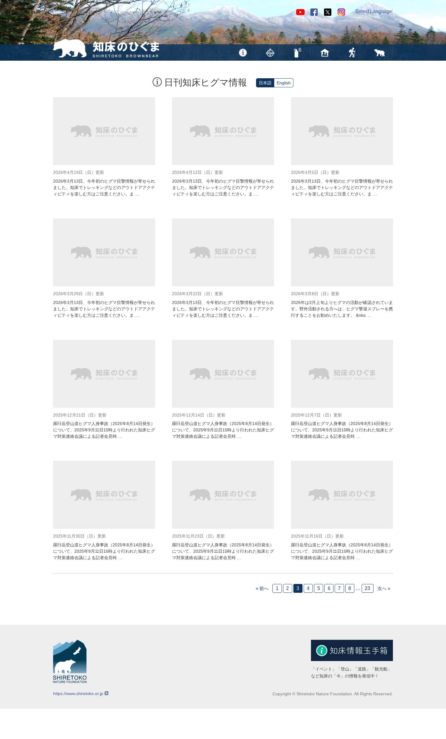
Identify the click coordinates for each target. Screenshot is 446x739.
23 (367, 588)
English (284, 82)
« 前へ (262, 588)
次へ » (383, 588)
